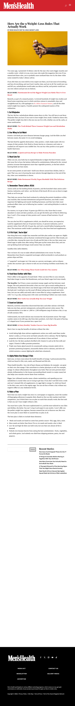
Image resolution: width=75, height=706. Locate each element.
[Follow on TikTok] (56, 657)
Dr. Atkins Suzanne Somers (43, 103)
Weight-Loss (34, 30)
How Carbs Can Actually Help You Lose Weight (35, 299)
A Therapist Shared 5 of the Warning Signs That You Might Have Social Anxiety (37, 632)
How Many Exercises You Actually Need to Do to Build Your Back (37, 583)
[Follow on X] (44, 657)
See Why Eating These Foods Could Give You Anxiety (37, 270)
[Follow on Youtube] (52, 657)
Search (33, 449)
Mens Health (14, 30)
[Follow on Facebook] (40, 657)
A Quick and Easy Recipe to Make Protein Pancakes (37, 153)
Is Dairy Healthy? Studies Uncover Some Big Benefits (37, 325)
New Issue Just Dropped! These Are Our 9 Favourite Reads (34, 535)
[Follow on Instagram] (48, 657)
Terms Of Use (38, 694)
